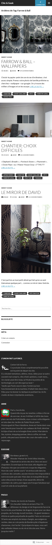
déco (31, 94)
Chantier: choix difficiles (18, 148)
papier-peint (8, 97)
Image (6, 197)
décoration (34, 293)
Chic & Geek (7, 3)
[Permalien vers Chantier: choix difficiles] (26, 120)
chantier (6, 94)
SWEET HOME (6, 57)
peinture (28, 178)
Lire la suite (37, 86)
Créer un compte (8, 338)
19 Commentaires (27, 71)
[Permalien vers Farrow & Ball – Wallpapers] (26, 34)
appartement (8, 175)
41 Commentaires (27, 155)
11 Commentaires (35, 197)
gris (19, 178)
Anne (14, 71)
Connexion (5, 342)
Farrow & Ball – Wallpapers (18, 64)
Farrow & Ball (42, 94)
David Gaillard (20, 94)
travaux (38, 178)
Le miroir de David (21, 192)
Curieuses (7, 293)
